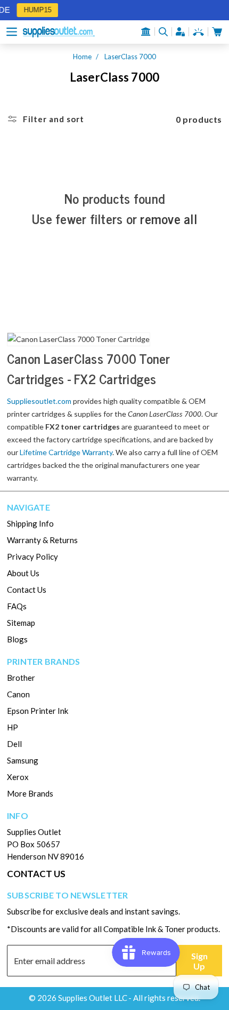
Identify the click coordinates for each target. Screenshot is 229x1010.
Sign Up (199, 961)
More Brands (30, 793)
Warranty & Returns (42, 540)
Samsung (22, 760)
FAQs (17, 606)
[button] (11, 31)
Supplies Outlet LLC (92, 998)
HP (12, 727)
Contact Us (26, 589)
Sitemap (21, 622)
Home (82, 56)
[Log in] (180, 31)
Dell (14, 744)
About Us (23, 573)
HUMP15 (35, 10)
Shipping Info (30, 523)
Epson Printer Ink (37, 710)
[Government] (146, 31)
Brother (21, 677)
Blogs (17, 639)
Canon (18, 694)
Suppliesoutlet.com (39, 400)
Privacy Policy (32, 556)
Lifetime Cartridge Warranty (66, 452)
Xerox (18, 777)
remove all (168, 219)
